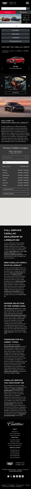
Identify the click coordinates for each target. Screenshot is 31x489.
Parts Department (15, 455)
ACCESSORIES (8, 404)
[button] (20, 3)
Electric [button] (5, 50)
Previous (2, 86)
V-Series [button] (18, 50)
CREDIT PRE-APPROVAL (11, 371)
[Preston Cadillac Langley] (9, 3)
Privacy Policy (20, 485)
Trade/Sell (15, 37)
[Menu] (27, 3)
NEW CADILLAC (14, 251)
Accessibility (11, 485)
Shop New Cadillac (15, 440)
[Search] (28, 8)
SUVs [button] (12, 50)
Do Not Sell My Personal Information (12, 486)
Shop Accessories (15, 457)
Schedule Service (15, 41)
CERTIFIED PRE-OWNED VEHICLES (14, 315)
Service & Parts (15, 447)
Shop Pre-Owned (15, 441)
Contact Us (15, 431)
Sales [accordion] (5, 162)
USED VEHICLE (8, 332)
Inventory (14, 437)
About (15, 429)
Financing (15, 92)
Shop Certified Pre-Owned (15, 443)
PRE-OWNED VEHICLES (11, 308)
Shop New (15, 30)
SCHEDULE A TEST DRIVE (12, 291)
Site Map (28, 485)
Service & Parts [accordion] (8, 189)
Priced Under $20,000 (15, 445)
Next (29, 86)
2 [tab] (16, 26)
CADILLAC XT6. (17, 274)
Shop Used (15, 34)
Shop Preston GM (15, 435)
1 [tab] (14, 26)
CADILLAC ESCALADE (16, 273)
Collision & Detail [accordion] (8, 193)
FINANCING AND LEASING (12, 346)
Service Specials (14, 453)
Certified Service (14, 452)
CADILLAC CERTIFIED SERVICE (13, 254)
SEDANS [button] (26, 50)
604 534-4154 (24, 166)
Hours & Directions (15, 433)
